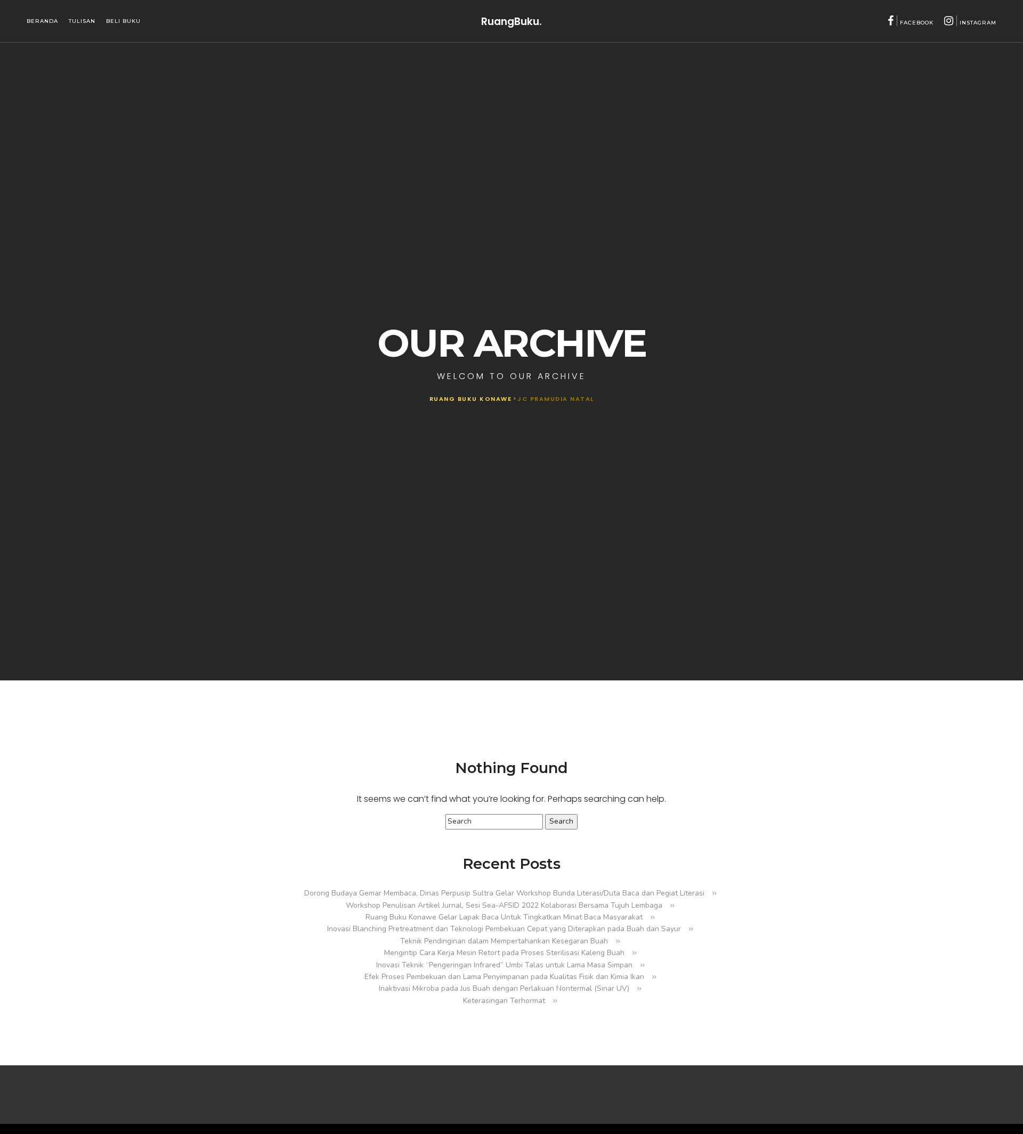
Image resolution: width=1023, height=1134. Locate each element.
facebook (916, 22)
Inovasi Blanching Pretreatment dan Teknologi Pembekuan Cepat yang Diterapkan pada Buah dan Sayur (504, 929)
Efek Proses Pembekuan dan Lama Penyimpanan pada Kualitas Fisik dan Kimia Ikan (504, 977)
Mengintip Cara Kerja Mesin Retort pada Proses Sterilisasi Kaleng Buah (504, 953)
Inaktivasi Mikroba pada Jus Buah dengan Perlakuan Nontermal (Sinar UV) (504, 988)
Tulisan (82, 21)
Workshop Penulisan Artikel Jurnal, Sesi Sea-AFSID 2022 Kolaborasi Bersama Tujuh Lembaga (504, 905)
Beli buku (123, 21)
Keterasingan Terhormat (504, 1001)
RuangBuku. (511, 21)
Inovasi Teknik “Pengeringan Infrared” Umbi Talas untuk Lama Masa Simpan (504, 965)
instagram (978, 22)
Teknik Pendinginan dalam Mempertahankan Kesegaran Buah (504, 941)
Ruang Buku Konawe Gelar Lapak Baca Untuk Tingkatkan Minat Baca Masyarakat (504, 917)
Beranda (42, 21)
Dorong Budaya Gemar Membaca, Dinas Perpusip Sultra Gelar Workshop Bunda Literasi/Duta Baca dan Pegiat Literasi (504, 893)
